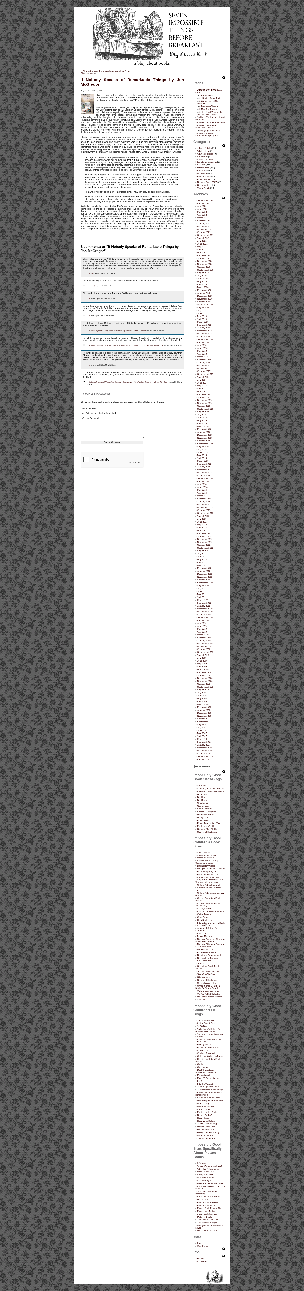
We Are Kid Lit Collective (208, 994)
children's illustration (206, 1177)
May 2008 (202, 698)
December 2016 (205, 400)
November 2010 (205, 611)
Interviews (202, 170)
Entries (200, 1258)
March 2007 (203, 739)
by (89, 273)
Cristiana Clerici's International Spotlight (206, 160)
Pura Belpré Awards (206, 952)
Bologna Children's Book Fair (211, 869)
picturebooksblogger (207, 1214)
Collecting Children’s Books (210, 1056)
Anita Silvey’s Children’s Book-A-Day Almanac (207, 1030)
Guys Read (202, 917)
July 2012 (202, 554)
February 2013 (204, 533)
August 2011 (203, 585)
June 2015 (202, 452)
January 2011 (203, 606)
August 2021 (203, 238)
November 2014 (205, 472)
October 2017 (204, 371)
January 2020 (204, 293)
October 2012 (204, 545)
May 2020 (202, 281)
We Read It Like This (207, 1231)
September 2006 (205, 756)
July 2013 (202, 519)
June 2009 (202, 661)
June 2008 (202, 695)
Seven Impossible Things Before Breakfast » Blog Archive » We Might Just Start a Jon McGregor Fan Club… (129, 382)
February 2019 (204, 325)
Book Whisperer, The (207, 871)
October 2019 (204, 302)
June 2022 (202, 209)
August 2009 (203, 655)
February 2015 (204, 464)
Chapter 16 (202, 803)
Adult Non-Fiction (205, 154)
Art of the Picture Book (208, 1169)
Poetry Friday (203, 179)
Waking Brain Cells (206, 1127)
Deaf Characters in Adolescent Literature (205, 1071)
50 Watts (201, 785)
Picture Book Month (206, 1205)
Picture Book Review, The (209, 1208)
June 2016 (202, 417)
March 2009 (203, 669)
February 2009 (204, 672)
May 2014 (202, 490)
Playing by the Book (207, 1112)
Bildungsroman (204, 1044)
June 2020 (202, 278)
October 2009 (204, 649)
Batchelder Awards (206, 866)
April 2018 (202, 354)
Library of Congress (206, 811)
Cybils (200, 1064)
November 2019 (205, 299)
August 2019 (203, 307)
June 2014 (202, 487)
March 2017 (203, 391)
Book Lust (202, 794)
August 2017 (203, 377)
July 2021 (202, 241)
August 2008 (203, 690)
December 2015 (205, 435)
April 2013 (202, 527)
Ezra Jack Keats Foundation (210, 911)
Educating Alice (204, 1075)
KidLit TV (201, 933)
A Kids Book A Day (206, 1023)
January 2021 (204, 258)
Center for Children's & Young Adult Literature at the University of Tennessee (209, 879)
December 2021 (205, 226)
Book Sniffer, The (205, 1172)
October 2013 (204, 510)
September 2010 (205, 617)
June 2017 (202, 383)
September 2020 (205, 270)
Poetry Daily (203, 820)
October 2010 (204, 614)
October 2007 (204, 719)
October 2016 (204, 406)
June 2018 (202, 348)
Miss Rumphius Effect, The (210, 1100)
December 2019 (205, 296)
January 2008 (204, 710)
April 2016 (202, 423)
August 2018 (203, 342)
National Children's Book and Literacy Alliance (210, 945)
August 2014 (203, 481)
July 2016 (202, 415)
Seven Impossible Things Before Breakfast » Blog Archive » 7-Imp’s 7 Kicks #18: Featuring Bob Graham (127, 345)
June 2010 (202, 626)
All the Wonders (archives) (209, 1166)
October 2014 (204, 475)
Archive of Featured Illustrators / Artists (205, 126)
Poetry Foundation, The (208, 823)
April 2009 (202, 666)
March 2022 (203, 218)
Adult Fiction (203, 151)
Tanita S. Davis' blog (207, 1124)
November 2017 (205, 368)
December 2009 (205, 643)
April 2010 (202, 632)
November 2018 (205, 333)
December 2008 (205, 678)
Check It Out (203, 1050)
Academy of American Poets (210, 788)
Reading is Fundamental (209, 955)
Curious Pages (204, 1180)
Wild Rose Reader (205, 1129)
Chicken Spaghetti (206, 1053)
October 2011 (203, 580)
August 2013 (203, 516)
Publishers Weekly (206, 826)
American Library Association (210, 791)
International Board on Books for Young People (210, 924)
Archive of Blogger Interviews (211, 122)
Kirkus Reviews (204, 809)
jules (92, 273)
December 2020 (205, 261)
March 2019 (203, 322)
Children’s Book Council (208, 885)
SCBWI (200, 963)
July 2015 (202, 449)
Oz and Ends (203, 1109)
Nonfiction (202, 173)
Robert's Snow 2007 (207, 182)
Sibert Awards (203, 977)
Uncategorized (204, 185)
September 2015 (205, 443)
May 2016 (202, 420)
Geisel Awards (204, 914)
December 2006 (205, 748)
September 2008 (205, 687)
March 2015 (203, 461)
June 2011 (202, 591)
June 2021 (202, 244)
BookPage (202, 800)
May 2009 (202, 664)
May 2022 (202, 212)
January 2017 (204, 397)
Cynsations (202, 1067)
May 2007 (202, 733)
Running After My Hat (207, 829)
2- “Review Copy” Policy (210, 98)
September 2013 (205, 513)
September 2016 (205, 409)
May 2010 (202, 629)
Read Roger (203, 1118)
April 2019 (202, 319)
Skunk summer (88, 73)
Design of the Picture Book (210, 1183)
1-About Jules (206, 95)
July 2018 (202, 345)
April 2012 (202, 562)
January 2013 (204, 536)
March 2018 (203, 357)
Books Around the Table (208, 1047)
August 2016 (203, 412)
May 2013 (202, 525)
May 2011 (202, 594)
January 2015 (204, 467)
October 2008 (204, 684)
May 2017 (202, 386)
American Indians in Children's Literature (205, 856)
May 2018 (202, 351)
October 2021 (204, 232)
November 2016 (205, 403)
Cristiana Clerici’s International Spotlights (206, 134)
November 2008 (205, 681)
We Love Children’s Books (209, 997)
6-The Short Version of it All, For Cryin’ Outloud (210, 113)
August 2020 (203, 273)
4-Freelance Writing (208, 106)
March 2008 (203, 704)
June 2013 (202, 522)
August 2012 (203, 551)
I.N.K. (200, 1081)
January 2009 (204, 675)
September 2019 (205, 304)
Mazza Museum (204, 936)
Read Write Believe (206, 1121)
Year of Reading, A (206, 1138)
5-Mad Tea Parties (208, 109)
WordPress (202, 1246)
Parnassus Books (205, 814)
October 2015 (204, 441)
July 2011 (201, 588)
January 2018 (204, 362)
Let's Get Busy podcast (208, 1098)
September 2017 (205, 374)
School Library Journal (208, 971)
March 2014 (203, 496)
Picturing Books (204, 1217)
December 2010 (205, 609)
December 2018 (205, 331)
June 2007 (202, 730)
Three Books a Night (207, 1222)
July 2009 (202, 658)
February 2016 (204, 429)
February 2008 (204, 707)
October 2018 (204, 336)
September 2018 (205, 339)
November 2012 (205, 542)
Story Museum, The (206, 983)
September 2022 (205, 200)
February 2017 (204, 394)
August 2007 (203, 724)
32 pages (201, 1163)
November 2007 (205, 716)
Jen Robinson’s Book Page (210, 1089)
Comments (202, 1261)
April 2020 (202, 284)
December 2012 (205, 539)
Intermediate (203, 168)
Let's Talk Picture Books (208, 1196)
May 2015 (202, 455)
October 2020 (204, 267)
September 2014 (205, 478)
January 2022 (204, 223)
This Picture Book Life (207, 1220)
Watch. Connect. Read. (208, 991)
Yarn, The (202, 1000)
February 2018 (204, 359)
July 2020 (202, 276)
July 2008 (202, 693)
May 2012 (202, 559)
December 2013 (205, 504)
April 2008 (202, 701)
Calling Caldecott (205, 1175)
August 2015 (203, 446)
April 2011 (202, 597)
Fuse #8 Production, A (208, 1078)
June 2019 (202, 313)
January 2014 (204, 501)
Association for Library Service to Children (206, 861)
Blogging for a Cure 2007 (211, 130)
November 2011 (204, 577)
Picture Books (204, 176)
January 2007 (204, 745)
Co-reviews (202, 157)
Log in (200, 1243)
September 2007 (205, 721)
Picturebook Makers (206, 1211)
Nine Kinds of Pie (205, 1106)
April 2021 (202, 249)
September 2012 (205, 548)
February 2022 (204, 220)
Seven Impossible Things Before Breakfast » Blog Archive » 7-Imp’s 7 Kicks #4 (118, 331)
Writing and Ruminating (208, 1132)
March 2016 (203, 426)
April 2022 (202, 215)
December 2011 (204, 574)
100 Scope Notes (205, 1020)
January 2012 (204, 571)
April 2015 (202, 458)
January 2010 (204, 640)
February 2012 (204, 568)
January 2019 (204, 328)
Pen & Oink (202, 1199)
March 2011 (202, 600)
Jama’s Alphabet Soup (208, 1087)
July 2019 (202, 310)
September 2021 (205, 235)
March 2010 (203, 635)
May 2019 (202, 316)
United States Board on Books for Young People (207, 987)
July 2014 (202, 484)
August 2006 (203, 759)
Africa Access (203, 852)
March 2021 (203, 252)
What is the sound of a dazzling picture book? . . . (106, 71)
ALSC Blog (202, 1026)
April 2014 (202, 493)
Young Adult (203, 188)
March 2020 (203, 287)
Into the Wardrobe (206, 1084)
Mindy (93, 286)
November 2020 (205, 264)
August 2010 (203, 620)
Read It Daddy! (204, 1115)
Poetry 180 (202, 817)
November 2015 (205, 438)
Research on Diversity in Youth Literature (207, 959)
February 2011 (204, 603)
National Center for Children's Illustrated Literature (210, 940)
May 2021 (202, 247)
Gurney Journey (205, 806)
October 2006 (204, 753)
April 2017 (202, 388)
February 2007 (204, 742)
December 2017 (205, 365)
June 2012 (202, 556)
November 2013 (205, 507)
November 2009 (205, 646)
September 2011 (205, 582)
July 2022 (202, 206)
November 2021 (205, 229)
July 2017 (202, 380)
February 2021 (204, 255)
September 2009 (205, 652)
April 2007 (202, 736)
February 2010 (204, 638)
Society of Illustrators (207, 832)
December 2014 (205, 470)
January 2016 (204, 432)
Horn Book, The (204, 920)
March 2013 (203, 530)
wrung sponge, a (205, 1135)
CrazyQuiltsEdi (204, 908)
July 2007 (202, 727)
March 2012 (203, 565)
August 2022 (203, 203)
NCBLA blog (203, 1103)
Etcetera (201, 165)
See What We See (206, 974)
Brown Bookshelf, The (207, 874)
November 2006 (205, 750)
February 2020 (204, 290)
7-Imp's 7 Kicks (204, 148)
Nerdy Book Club (205, 949)
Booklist (201, 797)
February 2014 (204, 498)
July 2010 (202, 623)
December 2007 (205, 713)
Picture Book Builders (207, 1202)
